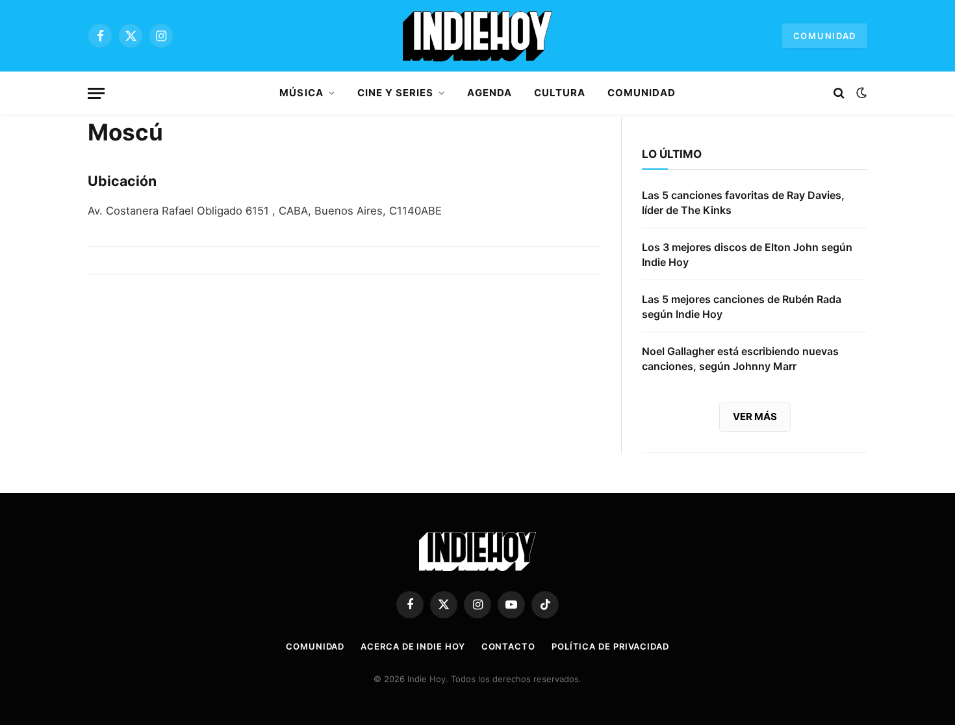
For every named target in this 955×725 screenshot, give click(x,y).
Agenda (489, 92)
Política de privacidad (610, 646)
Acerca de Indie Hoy (413, 646)
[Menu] (96, 93)
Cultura (559, 92)
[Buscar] (839, 93)
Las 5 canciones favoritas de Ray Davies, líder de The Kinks (743, 203)
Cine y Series (395, 92)
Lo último (672, 154)
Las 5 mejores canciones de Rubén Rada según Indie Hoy (741, 307)
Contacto (508, 646)
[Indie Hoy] (477, 36)
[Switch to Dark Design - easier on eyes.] (860, 93)
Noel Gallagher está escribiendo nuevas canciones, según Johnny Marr (740, 359)
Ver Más (755, 416)
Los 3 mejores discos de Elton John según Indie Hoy (747, 255)
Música (301, 92)
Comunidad (824, 36)
